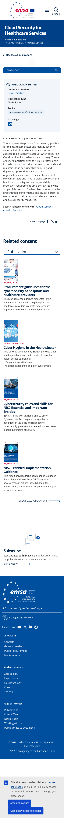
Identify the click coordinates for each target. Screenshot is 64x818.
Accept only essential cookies (25, 811)
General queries (13, 646)
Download (13, 70)
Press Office (11, 714)
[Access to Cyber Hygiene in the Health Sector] (11, 330)
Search (56, 14)
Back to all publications (19, 55)
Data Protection (13, 682)
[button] (47, 10)
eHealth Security (12, 210)
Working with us (13, 723)
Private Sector (16, 93)
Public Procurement (15, 650)
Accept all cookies (19, 803)
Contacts (9, 642)
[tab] (32, 252)
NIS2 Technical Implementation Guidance (27, 470)
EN (10, 123)
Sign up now (11, 564)
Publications (20, 39)
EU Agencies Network (21, 617)
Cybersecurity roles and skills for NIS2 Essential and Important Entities (28, 407)
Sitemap (9, 691)
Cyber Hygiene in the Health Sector (30, 347)
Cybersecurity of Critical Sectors (26, 112)
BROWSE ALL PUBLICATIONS (33, 501)
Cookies (8, 687)
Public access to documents (20, 727)
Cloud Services (44, 206)
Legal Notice (11, 678)
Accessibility (11, 673)
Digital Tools (11, 718)
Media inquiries (13, 655)
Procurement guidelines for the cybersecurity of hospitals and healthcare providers (27, 291)
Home (8, 39)
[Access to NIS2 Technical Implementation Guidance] (11, 451)
